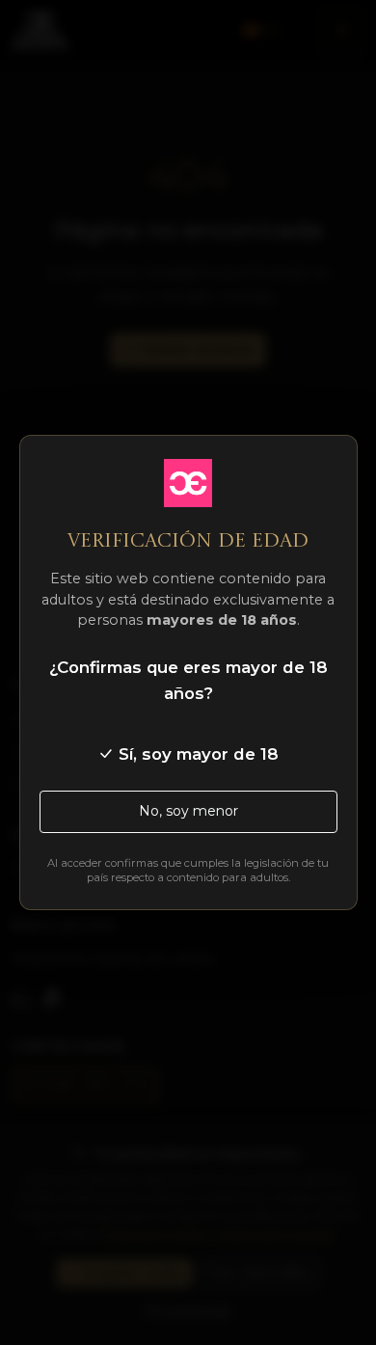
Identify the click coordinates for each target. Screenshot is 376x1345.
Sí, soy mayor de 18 (196, 754)
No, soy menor (188, 811)
